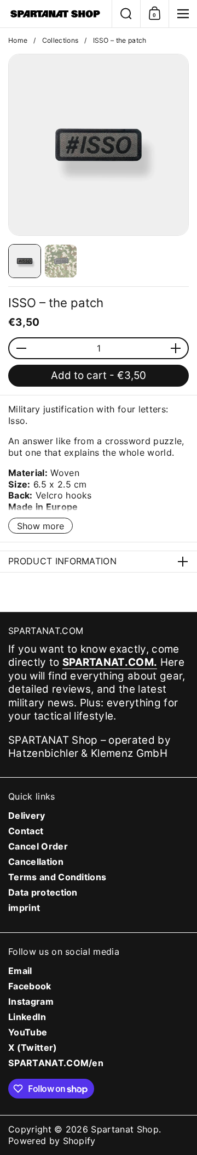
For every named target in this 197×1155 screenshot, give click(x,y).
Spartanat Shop (125, 1129)
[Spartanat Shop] (55, 13)
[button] (126, 13)
